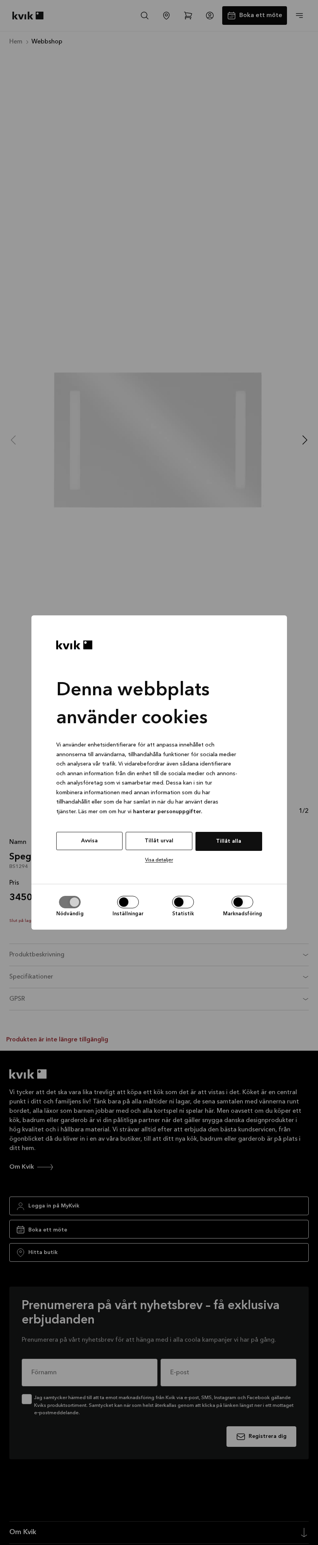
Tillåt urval (159, 841)
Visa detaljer (159, 860)
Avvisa (89, 841)
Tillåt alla (228, 841)
